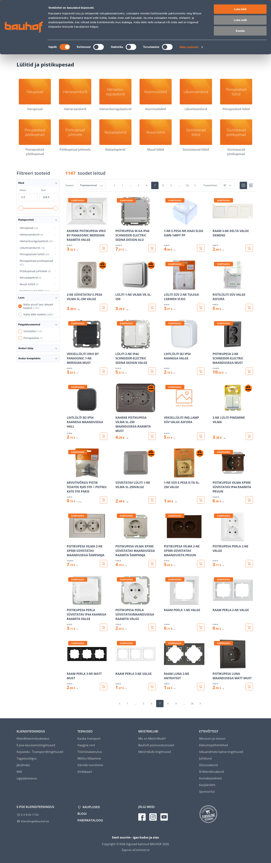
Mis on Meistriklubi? (152, 739)
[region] (159, 443)
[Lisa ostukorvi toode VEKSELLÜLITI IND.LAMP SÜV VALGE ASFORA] (200, 436)
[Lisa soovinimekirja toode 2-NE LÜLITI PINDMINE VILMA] (215, 409)
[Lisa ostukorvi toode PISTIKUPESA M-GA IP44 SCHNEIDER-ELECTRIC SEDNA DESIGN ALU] (152, 248)
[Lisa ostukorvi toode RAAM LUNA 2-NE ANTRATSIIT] (200, 686)
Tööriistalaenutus (89, 752)
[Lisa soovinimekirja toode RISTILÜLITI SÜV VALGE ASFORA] (215, 286)
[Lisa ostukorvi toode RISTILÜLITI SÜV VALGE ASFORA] (249, 307)
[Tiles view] (243, 185)
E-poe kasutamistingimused (36, 745)
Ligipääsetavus (27, 778)
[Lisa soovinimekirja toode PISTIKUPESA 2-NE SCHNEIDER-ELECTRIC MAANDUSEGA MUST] (215, 346)
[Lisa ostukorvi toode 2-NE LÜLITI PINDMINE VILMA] (249, 436)
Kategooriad (26, 219)
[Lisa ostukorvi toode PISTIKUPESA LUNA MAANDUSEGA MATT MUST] (249, 686)
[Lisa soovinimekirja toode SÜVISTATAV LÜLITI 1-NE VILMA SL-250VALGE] (118, 474)
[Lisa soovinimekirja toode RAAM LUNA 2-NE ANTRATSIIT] (167, 666)
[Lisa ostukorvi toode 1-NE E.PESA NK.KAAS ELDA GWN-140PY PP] (200, 248)
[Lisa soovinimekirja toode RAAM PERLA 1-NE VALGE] (167, 602)
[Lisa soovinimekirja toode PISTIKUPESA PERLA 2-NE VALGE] (215, 538)
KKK (19, 772)
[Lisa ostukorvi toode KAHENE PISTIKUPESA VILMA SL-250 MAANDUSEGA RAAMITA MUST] (152, 436)
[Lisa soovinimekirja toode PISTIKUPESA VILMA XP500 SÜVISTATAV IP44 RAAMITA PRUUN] (215, 474)
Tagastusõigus (27, 758)
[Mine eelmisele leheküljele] (114, 185)
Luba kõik (240, 9)
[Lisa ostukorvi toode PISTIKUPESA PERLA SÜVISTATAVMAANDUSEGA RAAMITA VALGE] (152, 627)
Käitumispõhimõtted (213, 745)
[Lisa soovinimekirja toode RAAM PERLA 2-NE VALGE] (215, 602)
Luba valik (240, 20)
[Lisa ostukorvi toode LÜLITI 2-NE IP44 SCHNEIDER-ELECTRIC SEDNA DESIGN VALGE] (152, 371)
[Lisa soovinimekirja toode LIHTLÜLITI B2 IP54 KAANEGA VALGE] (167, 346)
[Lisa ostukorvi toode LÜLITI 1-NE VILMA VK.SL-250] (152, 307)
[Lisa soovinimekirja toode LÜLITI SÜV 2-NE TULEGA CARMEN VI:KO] (167, 286)
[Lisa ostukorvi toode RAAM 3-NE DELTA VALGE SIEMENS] (249, 248)
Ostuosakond (208, 765)
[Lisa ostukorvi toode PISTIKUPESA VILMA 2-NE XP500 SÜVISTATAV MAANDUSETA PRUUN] (200, 563)
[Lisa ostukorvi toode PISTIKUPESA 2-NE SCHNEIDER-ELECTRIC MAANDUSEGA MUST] (249, 371)
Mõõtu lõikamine (89, 758)
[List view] (250, 185)
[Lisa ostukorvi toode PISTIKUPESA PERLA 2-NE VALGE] (249, 563)
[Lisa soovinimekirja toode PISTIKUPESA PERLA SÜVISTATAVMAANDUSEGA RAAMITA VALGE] (118, 602)
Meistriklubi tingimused (154, 752)
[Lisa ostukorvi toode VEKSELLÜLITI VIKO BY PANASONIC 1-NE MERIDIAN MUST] (103, 371)
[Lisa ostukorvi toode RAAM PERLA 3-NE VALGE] (152, 686)
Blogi (82, 814)
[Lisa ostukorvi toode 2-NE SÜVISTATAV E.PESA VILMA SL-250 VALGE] (103, 307)
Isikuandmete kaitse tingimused (221, 752)
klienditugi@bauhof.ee (35, 821)
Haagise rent (86, 745)
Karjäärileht (207, 785)
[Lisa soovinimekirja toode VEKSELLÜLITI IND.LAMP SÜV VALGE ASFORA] (167, 409)
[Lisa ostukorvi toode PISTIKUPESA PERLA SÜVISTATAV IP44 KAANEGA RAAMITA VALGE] (103, 627)
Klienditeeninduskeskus (33, 739)
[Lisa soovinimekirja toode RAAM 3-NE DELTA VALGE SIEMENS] (215, 223)
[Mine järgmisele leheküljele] (195, 185)
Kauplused (91, 807)
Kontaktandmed (210, 778)
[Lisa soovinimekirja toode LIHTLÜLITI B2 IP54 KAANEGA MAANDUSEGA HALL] (69, 409)
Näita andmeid (189, 47)
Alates (23, 190)
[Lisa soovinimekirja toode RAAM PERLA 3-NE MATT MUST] (69, 666)
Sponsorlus (207, 792)
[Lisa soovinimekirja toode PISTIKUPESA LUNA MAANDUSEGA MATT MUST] (215, 666)
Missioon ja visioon (212, 739)
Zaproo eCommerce (136, 850)
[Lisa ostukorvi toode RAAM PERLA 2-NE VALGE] (249, 627)
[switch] (98, 47)
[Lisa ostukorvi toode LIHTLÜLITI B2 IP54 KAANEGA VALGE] (200, 371)
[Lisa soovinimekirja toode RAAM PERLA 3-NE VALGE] (118, 666)
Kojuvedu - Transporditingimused (40, 752)
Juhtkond (205, 758)
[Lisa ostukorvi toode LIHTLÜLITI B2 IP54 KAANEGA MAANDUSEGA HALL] (103, 436)
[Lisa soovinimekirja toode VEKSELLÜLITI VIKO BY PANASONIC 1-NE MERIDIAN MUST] (69, 346)
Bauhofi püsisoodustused (156, 745)
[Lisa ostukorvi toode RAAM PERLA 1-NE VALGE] (200, 627)
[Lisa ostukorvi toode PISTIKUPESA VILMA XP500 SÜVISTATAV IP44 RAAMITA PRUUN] (249, 500)
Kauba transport (88, 739)
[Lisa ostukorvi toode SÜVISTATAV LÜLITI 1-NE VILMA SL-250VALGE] (152, 500)
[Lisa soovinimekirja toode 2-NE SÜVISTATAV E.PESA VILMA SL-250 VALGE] (69, 286)
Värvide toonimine (90, 765)
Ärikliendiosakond (211, 772)
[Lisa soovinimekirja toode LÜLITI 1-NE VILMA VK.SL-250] (118, 286)
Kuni (43, 190)
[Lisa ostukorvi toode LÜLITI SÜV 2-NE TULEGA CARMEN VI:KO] (200, 307)
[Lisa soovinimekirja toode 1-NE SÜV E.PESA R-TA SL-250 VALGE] (167, 474)
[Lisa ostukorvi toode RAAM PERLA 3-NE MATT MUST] (103, 686)
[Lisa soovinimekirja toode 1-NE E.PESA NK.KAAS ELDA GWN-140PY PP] (167, 223)
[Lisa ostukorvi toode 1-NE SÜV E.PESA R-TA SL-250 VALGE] (200, 500)
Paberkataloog (90, 820)
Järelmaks (23, 765)
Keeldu (240, 30)
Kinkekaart (84, 772)
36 (187, 185)
